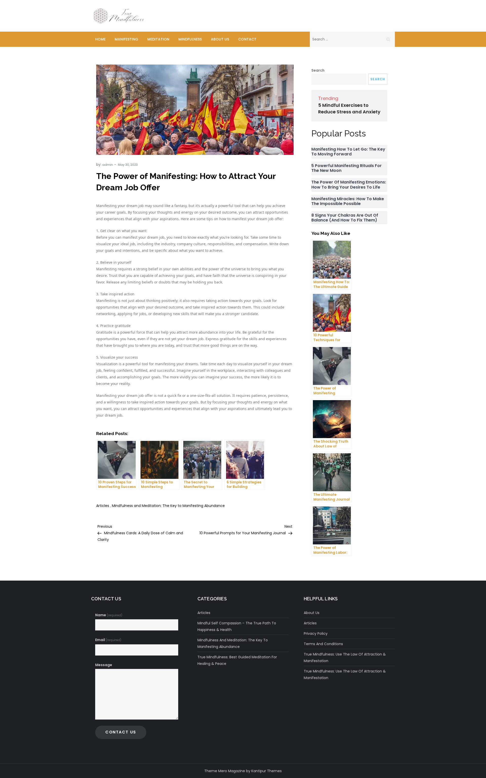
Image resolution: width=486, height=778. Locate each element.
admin (107, 164)
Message (103, 664)
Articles (102, 505)
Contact (247, 39)
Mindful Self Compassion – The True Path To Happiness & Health (236, 626)
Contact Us (120, 732)
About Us (220, 39)
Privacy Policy (316, 633)
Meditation (158, 39)
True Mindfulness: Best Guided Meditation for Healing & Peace (237, 660)
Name (108, 615)
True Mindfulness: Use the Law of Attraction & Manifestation (345, 657)
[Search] (388, 39)
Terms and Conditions (323, 643)
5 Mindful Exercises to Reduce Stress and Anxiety (349, 108)
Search (318, 70)
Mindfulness (190, 39)
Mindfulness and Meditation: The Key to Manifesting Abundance (168, 505)
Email (108, 639)
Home (100, 39)
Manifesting (126, 39)
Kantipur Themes (266, 770)
